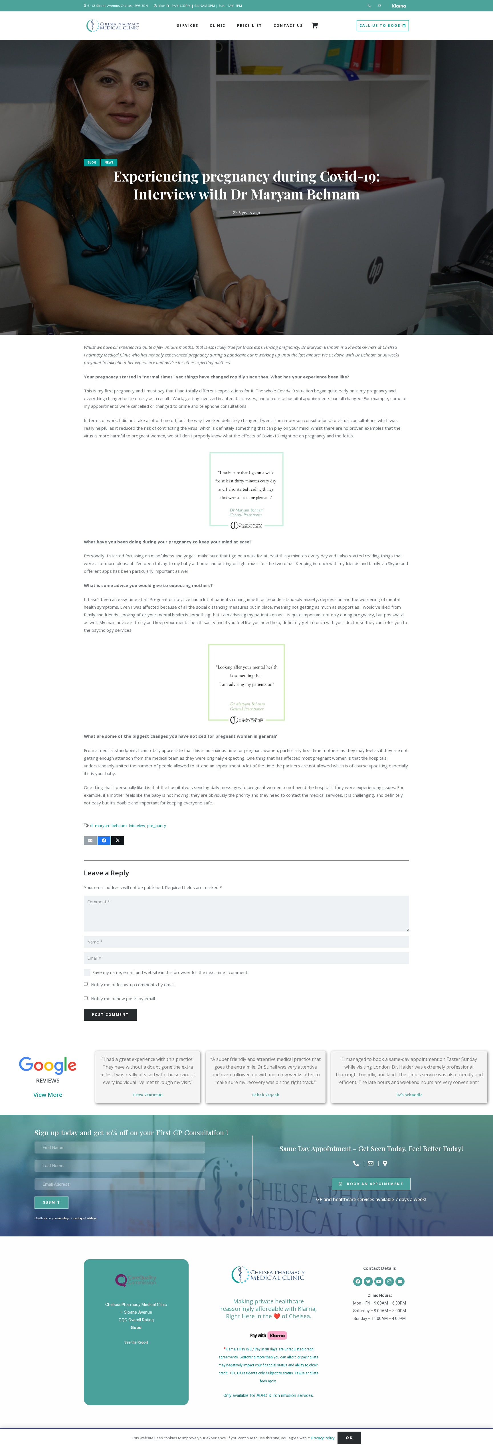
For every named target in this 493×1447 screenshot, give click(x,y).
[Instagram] (389, 1281)
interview (137, 825)
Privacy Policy (323, 1437)
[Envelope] (400, 1281)
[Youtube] (378, 1281)
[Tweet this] (117, 840)
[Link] (370, 5)
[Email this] (90, 840)
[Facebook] (357, 1281)
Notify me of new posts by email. (123, 998)
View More (47, 1095)
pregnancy (156, 825)
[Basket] (315, 26)
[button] (200, 26)
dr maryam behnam (108, 825)
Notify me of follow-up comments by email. (133, 984)
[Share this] (104, 840)
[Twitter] (368, 1281)
